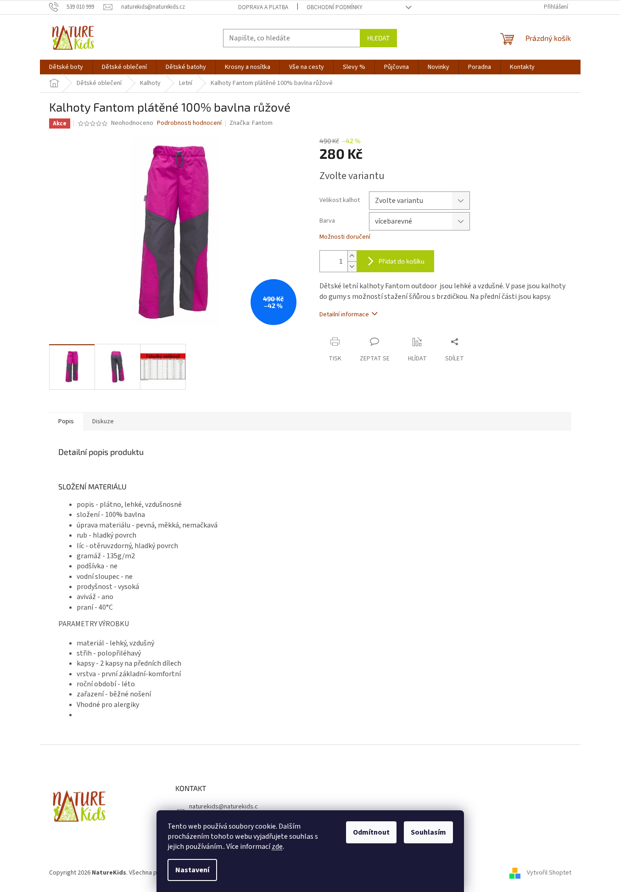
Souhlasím (428, 832)
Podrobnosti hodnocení (189, 123)
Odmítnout (371, 832)
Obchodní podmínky (335, 7)
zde (277, 847)
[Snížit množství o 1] (352, 266)
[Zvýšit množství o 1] (352, 256)
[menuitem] (66, 67)
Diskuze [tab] (103, 421)
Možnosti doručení (344, 237)
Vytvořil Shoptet (549, 873)
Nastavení (192, 870)
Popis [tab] (66, 421)
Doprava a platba (263, 7)
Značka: (251, 123)
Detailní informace (344, 314)
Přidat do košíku (402, 261)
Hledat (378, 38)
